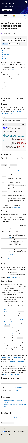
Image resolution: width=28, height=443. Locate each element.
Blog (20, 434)
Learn (2, 19)
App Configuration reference (12, 324)
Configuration (5, 54)
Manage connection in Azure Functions (11, 357)
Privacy (9, 437)
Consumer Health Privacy (7, 439)
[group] (14, 138)
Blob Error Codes (18, 387)
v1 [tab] (4, 82)
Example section (9, 258)
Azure (7, 19)
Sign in (25, 15)
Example (4, 50)
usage (9, 237)
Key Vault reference (9, 312)
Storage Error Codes (19, 390)
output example (12, 277)
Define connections (9, 352)
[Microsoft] (14, 16)
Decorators (5, 52)
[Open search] (21, 15)
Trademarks (4, 441)
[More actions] (25, 19)
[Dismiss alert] (26, 2)
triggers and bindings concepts (17, 201)
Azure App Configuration (10, 334)
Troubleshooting (18, 393)
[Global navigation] (1, 15)
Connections (11, 254)
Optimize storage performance (11, 374)
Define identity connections (11, 310)
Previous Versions (13, 434)
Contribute (3, 437)
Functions (12, 19)
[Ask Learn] (23, 19)
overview (12, 69)
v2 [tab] (2, 82)
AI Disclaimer (4, 434)
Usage (3, 56)
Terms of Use (19, 439)
